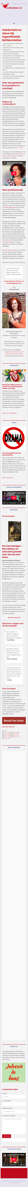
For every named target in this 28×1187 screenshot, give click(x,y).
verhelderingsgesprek (8, 207)
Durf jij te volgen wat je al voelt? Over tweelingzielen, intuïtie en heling (12, 386)
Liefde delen (14, 12)
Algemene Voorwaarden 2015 (13, 352)
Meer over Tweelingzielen (9, 413)
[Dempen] (21, 503)
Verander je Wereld (7, 242)
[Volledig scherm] (24, 503)
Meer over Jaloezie (7, 477)
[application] (14, 498)
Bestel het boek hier (14, 617)
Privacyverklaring (14, 1182)
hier (23, 356)
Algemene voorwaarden (19, 1181)
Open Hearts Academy (10, 250)
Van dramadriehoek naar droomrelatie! (11, 454)
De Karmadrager (8, 516)
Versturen (6, 1136)
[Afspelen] (4, 503)
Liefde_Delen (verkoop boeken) (14, 354)
